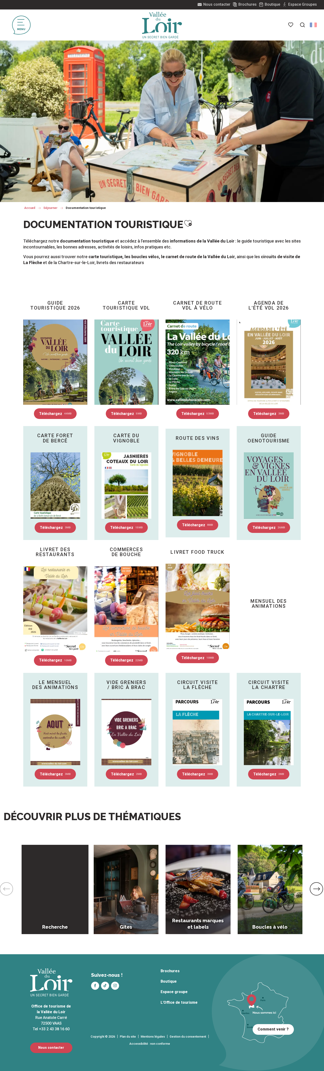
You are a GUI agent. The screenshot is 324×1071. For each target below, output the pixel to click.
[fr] (313, 24)
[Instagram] (115, 986)
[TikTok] (105, 986)
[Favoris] (291, 24)
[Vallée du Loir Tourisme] (162, 25)
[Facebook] (95, 986)
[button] (302, 24)
